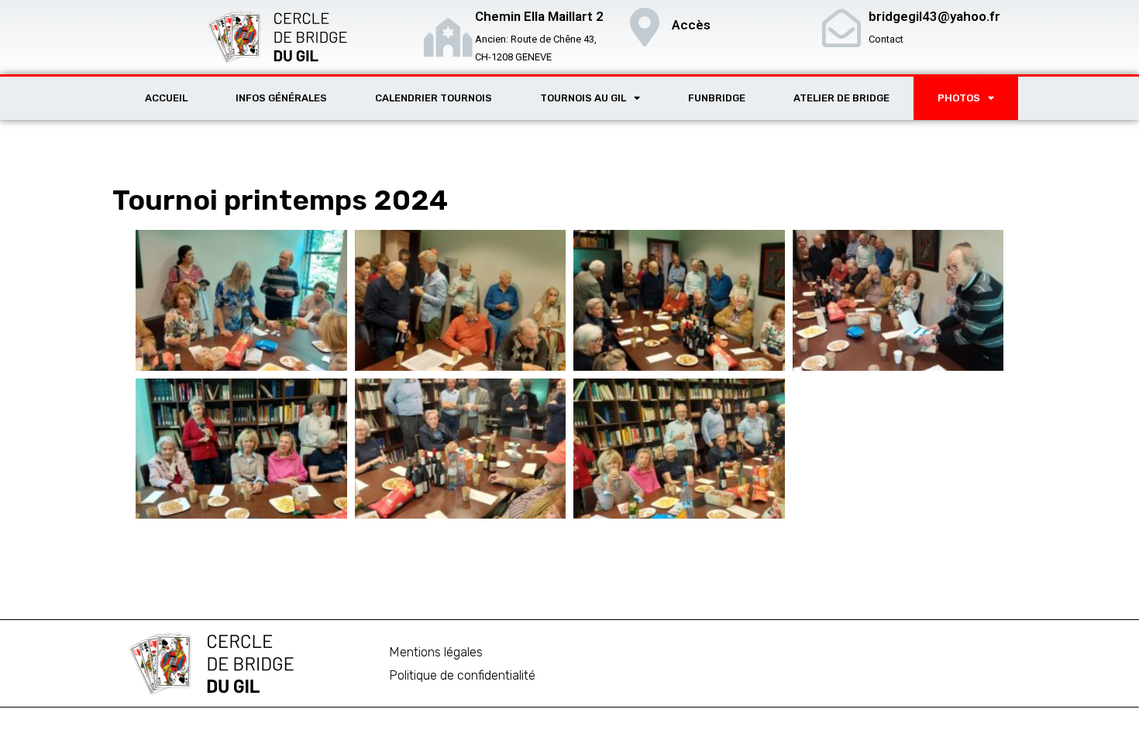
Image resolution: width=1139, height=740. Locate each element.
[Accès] (644, 27)
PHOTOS (959, 98)
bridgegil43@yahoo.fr (934, 16)
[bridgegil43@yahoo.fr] (841, 28)
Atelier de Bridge (841, 98)
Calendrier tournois (433, 98)
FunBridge (716, 98)
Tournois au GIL (583, 98)
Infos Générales (281, 98)
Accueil (166, 98)
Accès (691, 25)
